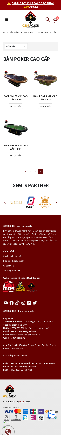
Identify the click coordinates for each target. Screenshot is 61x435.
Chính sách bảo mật (12, 256)
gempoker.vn (19, 337)
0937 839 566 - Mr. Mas (21, 369)
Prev (20, 171)
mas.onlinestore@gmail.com (23, 331)
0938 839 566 (18, 328)
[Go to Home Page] (4, 32)
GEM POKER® (9, 402)
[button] (5, 202)
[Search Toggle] (47, 19)
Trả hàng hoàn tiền (11, 270)
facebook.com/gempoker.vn (27, 334)
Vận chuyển (8, 265)
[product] (15, 79)
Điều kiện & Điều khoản (13, 261)
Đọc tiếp (17, 106)
